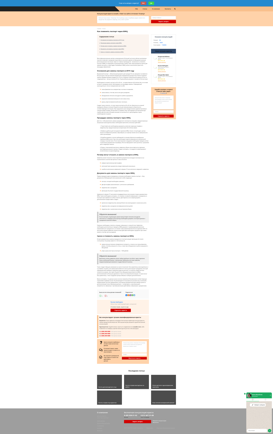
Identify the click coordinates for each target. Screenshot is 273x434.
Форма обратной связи (103, 423)
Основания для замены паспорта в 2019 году (112, 40)
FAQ (136, 9)
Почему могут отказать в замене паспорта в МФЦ (113, 46)
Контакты (168, 9)
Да (151, 3)
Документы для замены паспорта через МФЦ (112, 49)
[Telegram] (134, 295)
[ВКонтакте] (126, 295)
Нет (143, 3)
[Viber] (130, 295)
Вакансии (99, 430)
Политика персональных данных (166, 428)
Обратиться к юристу (134, 358)
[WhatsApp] (132, 295)
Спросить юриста (120, 310)
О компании (156, 9)
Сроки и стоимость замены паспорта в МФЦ (112, 52)
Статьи (145, 9)
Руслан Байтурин (117, 302)
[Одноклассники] (128, 295)
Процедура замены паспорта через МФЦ (111, 43)
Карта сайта (150, 428)
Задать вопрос (163, 21)
